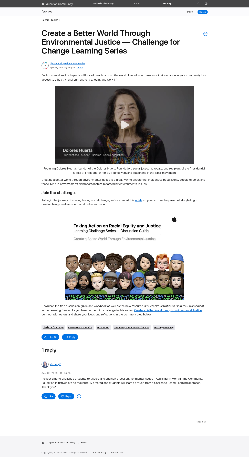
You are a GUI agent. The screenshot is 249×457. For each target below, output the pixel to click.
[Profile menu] (208, 4)
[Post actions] (205, 34)
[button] (124, 125)
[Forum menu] (141, 3)
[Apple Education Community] (57, 4)
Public (79, 68)
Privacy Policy (99, 452)
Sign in (202, 12)
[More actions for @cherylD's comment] (79, 396)
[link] (124, 255)
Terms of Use (116, 452)
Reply (72, 337)
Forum (137, 3)
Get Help (167, 3)
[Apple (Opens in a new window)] (43, 442)
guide (138, 200)
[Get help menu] (173, 3)
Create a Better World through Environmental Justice (168, 310)
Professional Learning (103, 3)
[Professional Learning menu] (115, 3)
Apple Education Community (62, 442)
